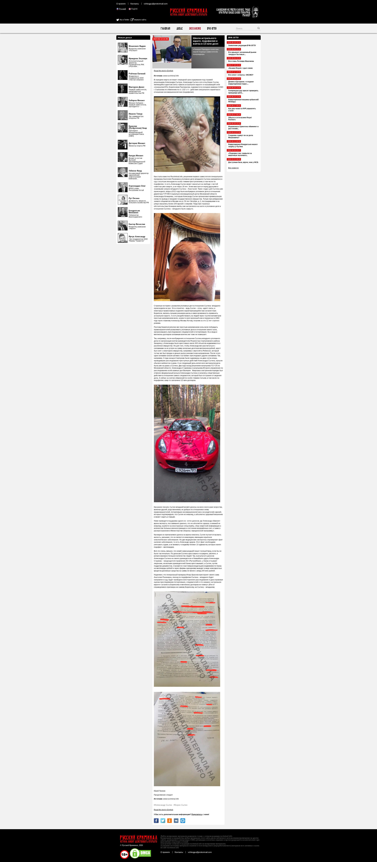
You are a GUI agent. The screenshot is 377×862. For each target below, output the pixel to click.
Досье (179, 28)
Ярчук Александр (137, 236)
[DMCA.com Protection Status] (140, 858)
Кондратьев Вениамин (134, 212)
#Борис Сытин (180, 805)
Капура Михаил (136, 156)
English (134, 9)
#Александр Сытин (163, 805)
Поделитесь (196, 814)
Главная (165, 28)
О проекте (120, 4)
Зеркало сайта (140, 20)
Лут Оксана (134, 198)
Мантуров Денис (136, 87)
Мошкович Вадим (137, 46)
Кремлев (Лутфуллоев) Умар (138, 127)
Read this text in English (163, 71)
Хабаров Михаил (137, 100)
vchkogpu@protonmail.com (155, 4)
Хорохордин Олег (137, 186)
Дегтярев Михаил (137, 143)
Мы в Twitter (124, 20)
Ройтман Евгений (137, 74)
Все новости (233, 168)
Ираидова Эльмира (138, 58)
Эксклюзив (195, 28)
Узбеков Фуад (135, 171)
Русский (122, 9)
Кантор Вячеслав (137, 224)
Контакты (134, 4)
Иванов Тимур (135, 114)
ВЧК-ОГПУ (211, 28)
